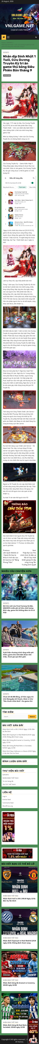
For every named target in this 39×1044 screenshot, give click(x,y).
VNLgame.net (19, 25)
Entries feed (6, 799)
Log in (4, 796)
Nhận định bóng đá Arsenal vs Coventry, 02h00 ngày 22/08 (19, 984)
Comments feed (7, 803)
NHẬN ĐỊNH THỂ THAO (10, 778)
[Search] (36, 37)
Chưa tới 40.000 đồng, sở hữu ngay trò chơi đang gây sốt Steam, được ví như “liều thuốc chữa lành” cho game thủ (18, 699)
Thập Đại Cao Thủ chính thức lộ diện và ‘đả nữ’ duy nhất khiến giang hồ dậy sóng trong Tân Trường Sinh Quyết (28, 557)
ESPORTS (6, 52)
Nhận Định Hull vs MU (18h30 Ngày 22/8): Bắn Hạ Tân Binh (19, 900)
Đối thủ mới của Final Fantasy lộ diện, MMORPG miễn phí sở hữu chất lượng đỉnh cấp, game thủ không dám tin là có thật (19, 609)
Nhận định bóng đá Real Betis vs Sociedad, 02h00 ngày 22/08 (16, 1026)
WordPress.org (7, 806)
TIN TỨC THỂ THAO (9, 784)
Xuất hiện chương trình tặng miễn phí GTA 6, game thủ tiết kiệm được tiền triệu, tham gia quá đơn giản (18, 654)
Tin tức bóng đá (7, 781)
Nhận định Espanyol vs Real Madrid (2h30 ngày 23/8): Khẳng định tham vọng (19, 942)
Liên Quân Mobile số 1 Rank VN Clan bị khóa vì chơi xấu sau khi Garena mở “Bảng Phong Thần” (11, 556)
